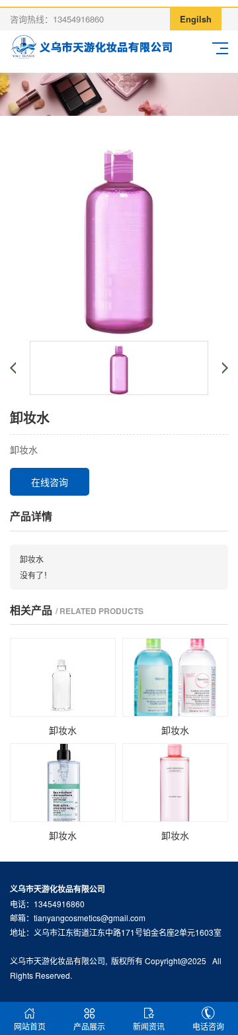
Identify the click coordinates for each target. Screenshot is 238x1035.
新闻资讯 (149, 1026)
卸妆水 (32, 558)
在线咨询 (49, 481)
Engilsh (196, 19)
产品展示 (89, 1026)
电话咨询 (208, 1026)
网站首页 (30, 1026)
